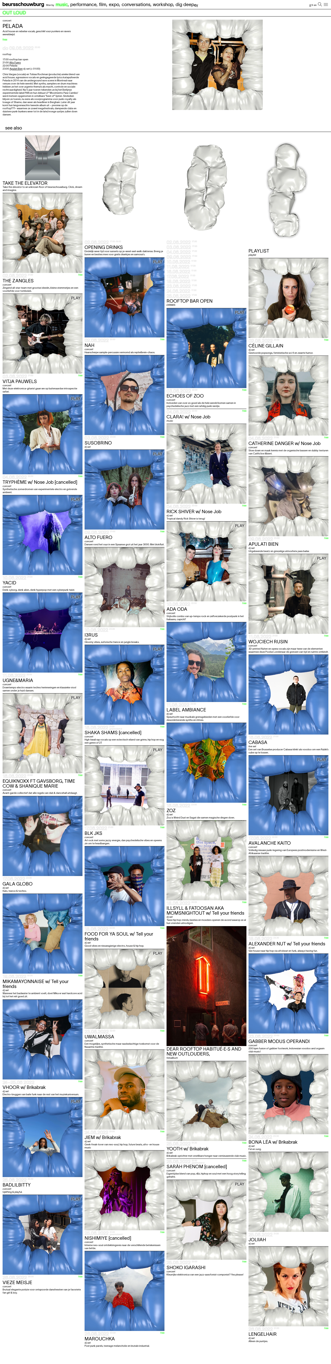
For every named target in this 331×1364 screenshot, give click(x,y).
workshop (163, 4)
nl (310, 5)
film (102, 4)
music (62, 4)
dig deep (187, 4)
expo (114, 4)
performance (83, 4)
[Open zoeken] (320, 4)
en (315, 5)
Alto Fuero (15, 62)
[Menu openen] (325, 4)
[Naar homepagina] (24, 4)
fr (312, 5)
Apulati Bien (16, 68)
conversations (136, 4)
